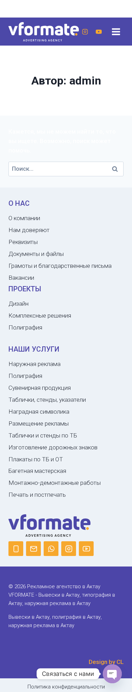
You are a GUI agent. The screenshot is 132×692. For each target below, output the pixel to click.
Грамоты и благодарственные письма (60, 265)
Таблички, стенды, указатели (47, 399)
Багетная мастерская (37, 470)
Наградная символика (38, 411)
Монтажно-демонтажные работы (54, 482)
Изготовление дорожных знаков (53, 447)
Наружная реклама (34, 363)
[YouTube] (99, 32)
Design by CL (106, 661)
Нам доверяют (29, 229)
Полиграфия (25, 327)
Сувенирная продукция (39, 387)
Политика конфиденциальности (66, 687)
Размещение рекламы (38, 423)
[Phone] (15, 548)
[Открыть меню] (116, 31)
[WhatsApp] (51, 548)
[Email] (33, 548)
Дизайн (18, 303)
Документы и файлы (36, 253)
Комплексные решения (39, 315)
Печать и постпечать (37, 494)
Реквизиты (23, 241)
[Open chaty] (112, 673)
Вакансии (21, 277)
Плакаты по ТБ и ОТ (35, 459)
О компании (24, 218)
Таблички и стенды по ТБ (42, 435)
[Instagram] (85, 32)
